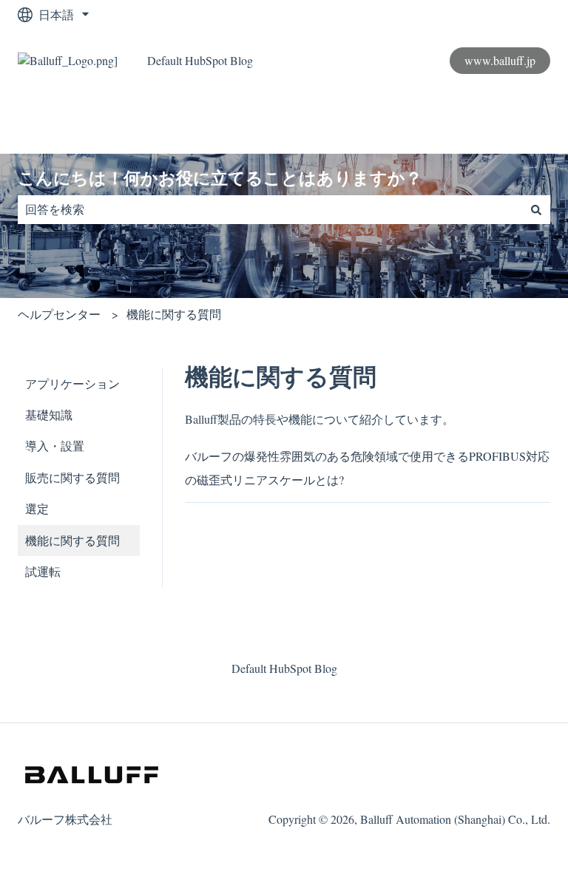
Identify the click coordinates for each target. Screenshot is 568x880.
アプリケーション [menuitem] (72, 383)
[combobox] (270, 209)
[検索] (536, 209)
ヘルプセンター (59, 314)
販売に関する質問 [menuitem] (72, 477)
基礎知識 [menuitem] (48, 414)
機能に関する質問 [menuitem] (72, 540)
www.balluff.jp (499, 60)
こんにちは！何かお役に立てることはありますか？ (220, 178)
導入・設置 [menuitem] (54, 445)
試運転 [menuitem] (43, 571)
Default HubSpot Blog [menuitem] (284, 668)
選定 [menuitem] (37, 508)
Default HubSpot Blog (200, 60)
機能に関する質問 (173, 314)
